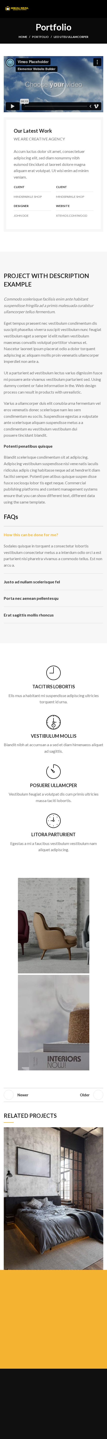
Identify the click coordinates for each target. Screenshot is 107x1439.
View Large (99, 1131)
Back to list (53, 1095)
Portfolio (40, 36)
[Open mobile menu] (101, 9)
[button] (53, 84)
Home (23, 36)
